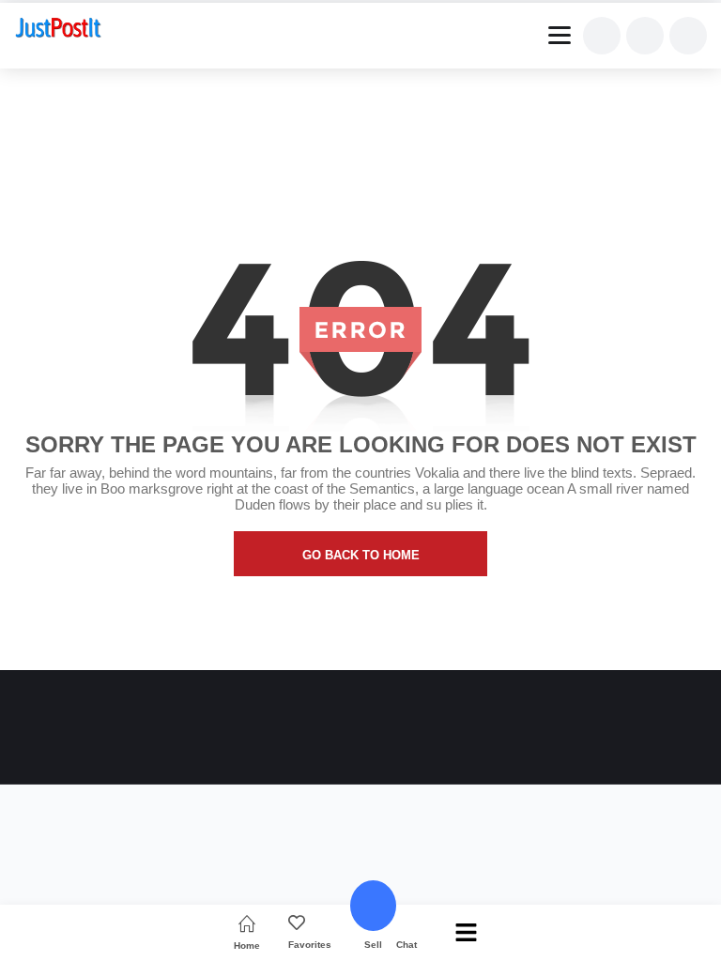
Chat (406, 944)
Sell (373, 944)
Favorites (309, 944)
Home (247, 945)
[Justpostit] (58, 30)
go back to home (361, 555)
